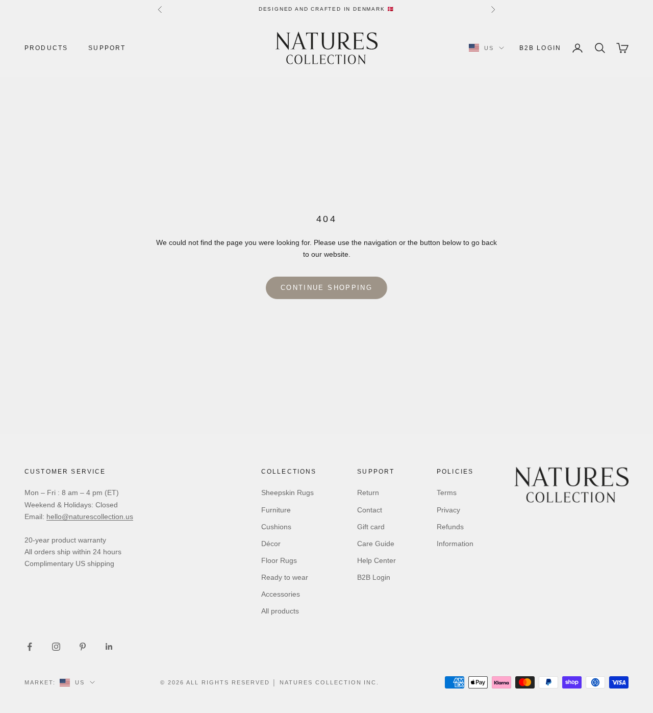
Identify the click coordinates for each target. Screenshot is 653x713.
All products (280, 611)
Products (46, 48)
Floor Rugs (279, 560)
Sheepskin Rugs (287, 492)
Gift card (371, 527)
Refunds (450, 527)
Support (106, 48)
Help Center (376, 560)
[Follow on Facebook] (29, 647)
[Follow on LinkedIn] (109, 647)
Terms (447, 492)
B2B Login (540, 48)
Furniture (276, 510)
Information (455, 543)
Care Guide (375, 543)
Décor (271, 543)
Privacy (448, 510)
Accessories (280, 594)
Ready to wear (284, 577)
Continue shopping (326, 287)
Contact (369, 510)
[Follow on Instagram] (56, 647)
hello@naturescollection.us (89, 516)
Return (368, 492)
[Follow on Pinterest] (83, 647)
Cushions (276, 527)
